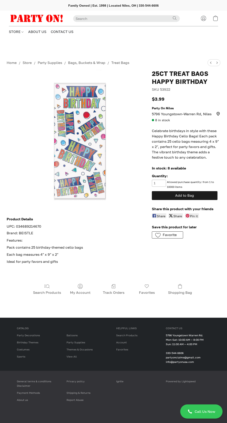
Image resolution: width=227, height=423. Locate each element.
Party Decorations (28, 335)
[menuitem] (211, 63)
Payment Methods (28, 392)
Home (12, 62)
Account (121, 342)
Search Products (47, 292)
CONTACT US (62, 31)
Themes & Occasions (80, 349)
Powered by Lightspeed (181, 381)
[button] (201, 411)
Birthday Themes (27, 342)
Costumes (23, 349)
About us (22, 400)
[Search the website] (174, 18)
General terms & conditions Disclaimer (34, 383)
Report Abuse (75, 400)
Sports (21, 356)
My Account (80, 292)
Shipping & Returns (78, 392)
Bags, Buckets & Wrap (86, 62)
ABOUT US (37, 31)
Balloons (72, 335)
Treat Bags (120, 62)
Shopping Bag (180, 292)
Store (27, 62)
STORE (15, 31)
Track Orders (113, 292)
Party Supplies (50, 62)
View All (72, 356)
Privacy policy (76, 381)
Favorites (147, 292)
